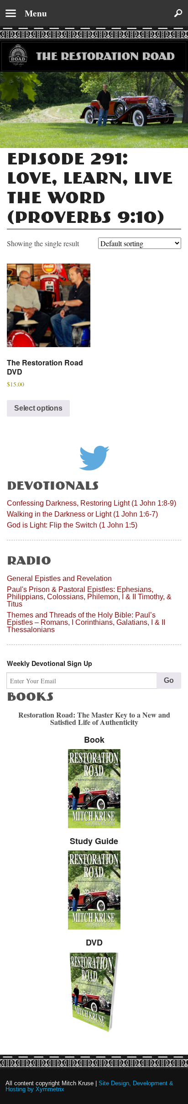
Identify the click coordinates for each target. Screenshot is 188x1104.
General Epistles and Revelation (59, 578)
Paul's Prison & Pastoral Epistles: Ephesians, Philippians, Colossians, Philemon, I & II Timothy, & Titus (89, 597)
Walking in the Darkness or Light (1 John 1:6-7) (82, 514)
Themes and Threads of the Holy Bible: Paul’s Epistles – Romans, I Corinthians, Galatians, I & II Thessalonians (86, 622)
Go (169, 680)
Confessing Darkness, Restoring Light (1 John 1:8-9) (91, 503)
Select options (38, 408)
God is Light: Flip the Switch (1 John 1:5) (72, 525)
